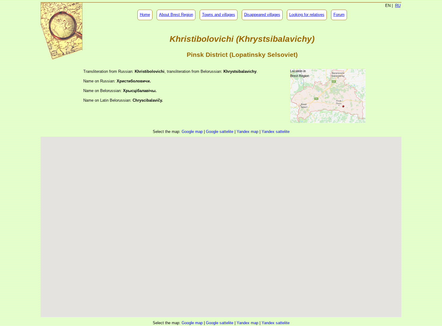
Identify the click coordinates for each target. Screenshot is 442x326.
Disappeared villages (262, 14)
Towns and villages (218, 14)
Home (145, 14)
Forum (339, 14)
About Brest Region (176, 14)
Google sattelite (219, 131)
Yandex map (247, 131)
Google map (192, 131)
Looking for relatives (306, 14)
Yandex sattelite (276, 131)
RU (398, 5)
